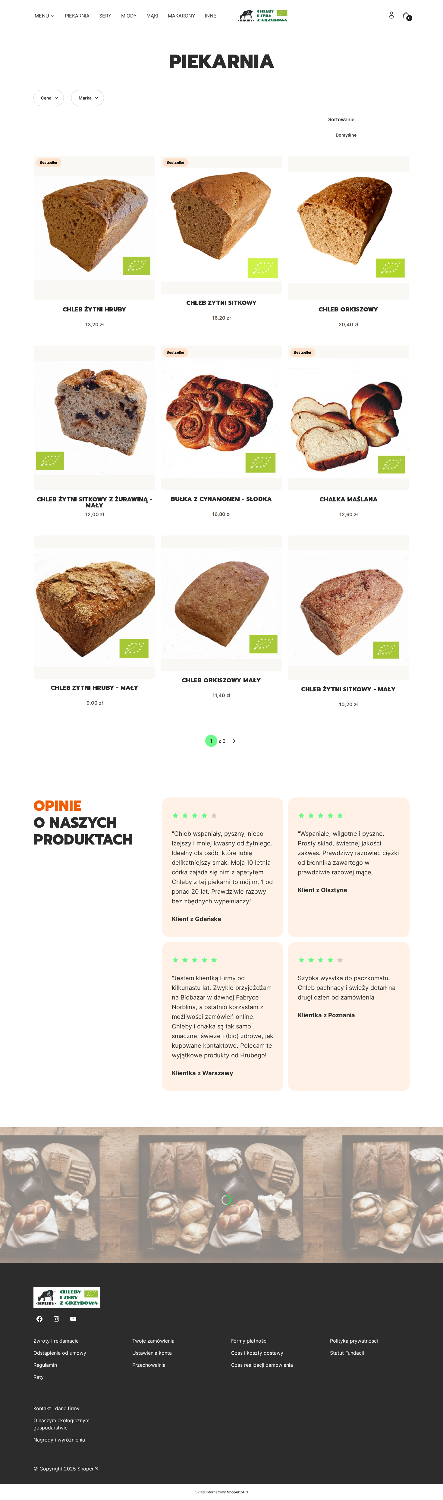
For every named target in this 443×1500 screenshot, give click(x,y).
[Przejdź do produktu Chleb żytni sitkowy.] (221, 225)
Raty (38, 1377)
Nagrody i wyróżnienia (59, 1440)
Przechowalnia (148, 1365)
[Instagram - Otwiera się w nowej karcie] (56, 1319)
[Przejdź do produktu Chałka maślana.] (348, 418)
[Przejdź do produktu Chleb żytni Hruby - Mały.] (94, 607)
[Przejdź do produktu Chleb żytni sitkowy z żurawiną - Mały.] (94, 418)
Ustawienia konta (152, 1353)
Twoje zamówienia (153, 1341)
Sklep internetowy (219, 1492)
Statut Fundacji (347, 1353)
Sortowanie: (342, 119)
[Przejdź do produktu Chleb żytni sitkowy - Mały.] (348, 607)
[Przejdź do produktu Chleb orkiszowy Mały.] (221, 603)
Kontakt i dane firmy (56, 1408)
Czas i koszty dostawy (257, 1353)
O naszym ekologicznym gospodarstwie (61, 1424)
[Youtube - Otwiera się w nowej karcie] (73, 1319)
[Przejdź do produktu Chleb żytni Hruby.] (94, 228)
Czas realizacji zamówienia (262, 1365)
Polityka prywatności (354, 1341)
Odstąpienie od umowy (59, 1353)
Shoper (85, 1469)
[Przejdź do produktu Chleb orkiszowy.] (348, 228)
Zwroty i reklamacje (56, 1341)
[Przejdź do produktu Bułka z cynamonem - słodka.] (221, 418)
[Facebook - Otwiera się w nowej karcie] (39, 1319)
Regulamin (45, 1365)
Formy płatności (249, 1341)
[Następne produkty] (234, 741)
